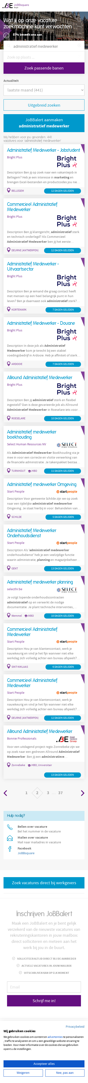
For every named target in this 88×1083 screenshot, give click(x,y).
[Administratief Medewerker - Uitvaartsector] (44, 286)
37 (60, 793)
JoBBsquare (26, 853)
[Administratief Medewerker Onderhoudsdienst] (44, 548)
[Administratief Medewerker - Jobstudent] (44, 169)
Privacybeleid (75, 1027)
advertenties (55, 1037)
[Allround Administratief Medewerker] (44, 397)
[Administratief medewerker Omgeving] (44, 499)
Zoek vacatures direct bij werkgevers (44, 883)
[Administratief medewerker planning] (44, 598)
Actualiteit (11, 80)
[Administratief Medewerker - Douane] (44, 342)
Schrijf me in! (44, 1001)
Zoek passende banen (44, 68)
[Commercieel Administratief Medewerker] (44, 226)
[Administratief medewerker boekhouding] (44, 450)
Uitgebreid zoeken (44, 105)
